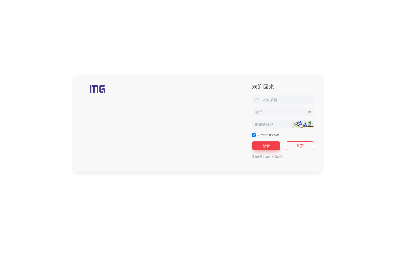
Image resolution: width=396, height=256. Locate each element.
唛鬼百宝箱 (209, 251)
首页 (300, 145)
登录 (266, 145)
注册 (267, 156)
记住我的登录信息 (269, 135)
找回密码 (277, 156)
